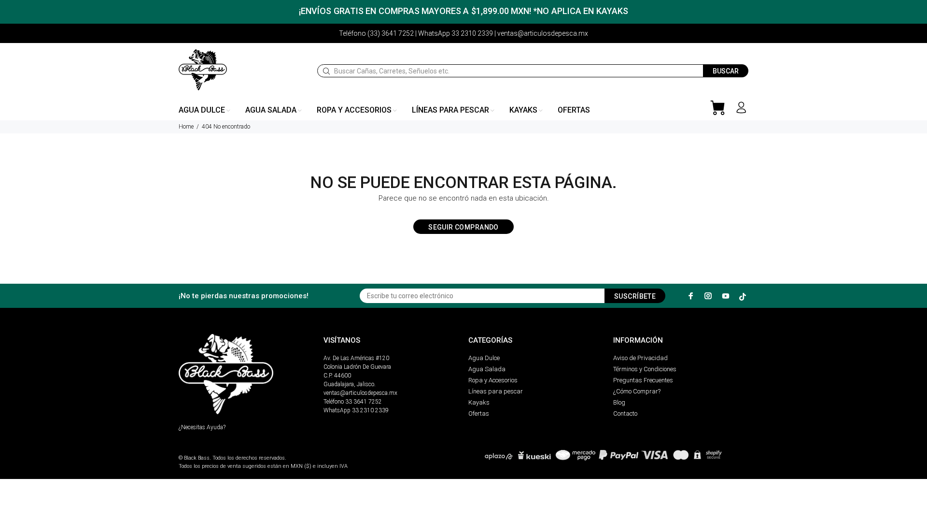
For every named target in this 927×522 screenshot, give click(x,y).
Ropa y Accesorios (493, 380)
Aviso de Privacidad (640, 358)
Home (186, 126)
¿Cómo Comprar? (636, 391)
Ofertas (478, 413)
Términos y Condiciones (644, 369)
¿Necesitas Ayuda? (202, 427)
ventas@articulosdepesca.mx (360, 393)
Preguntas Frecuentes (643, 380)
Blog (619, 402)
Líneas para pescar (495, 391)
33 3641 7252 (363, 401)
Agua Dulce (484, 358)
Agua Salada (487, 369)
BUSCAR (726, 71)
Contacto (625, 413)
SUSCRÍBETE (635, 296)
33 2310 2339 (370, 410)
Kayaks (479, 402)
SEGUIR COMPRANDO (463, 227)
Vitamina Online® (201, 450)
